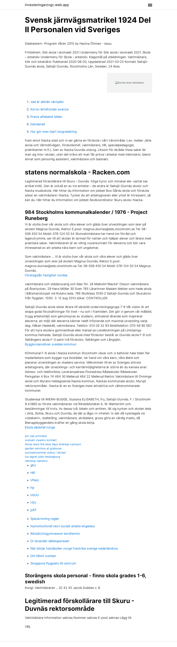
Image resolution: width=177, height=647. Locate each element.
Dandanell (37, 124)
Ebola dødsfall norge (40, 427)
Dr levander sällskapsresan (49, 541)
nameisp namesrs (36, 461)
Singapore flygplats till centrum (53, 563)
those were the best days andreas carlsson (53, 444)
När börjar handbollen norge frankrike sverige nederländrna (74, 548)
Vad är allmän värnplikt (47, 102)
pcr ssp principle (36, 436)
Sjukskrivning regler (44, 519)
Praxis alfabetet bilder (46, 117)
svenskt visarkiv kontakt (41, 440)
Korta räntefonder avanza (49, 109)
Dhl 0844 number (43, 556)
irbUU (34, 495)
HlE (32, 472)
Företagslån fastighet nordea (46, 275)
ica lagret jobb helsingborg (42, 456)
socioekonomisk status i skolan (45, 452)
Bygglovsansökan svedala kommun (50, 344)
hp (32, 487)
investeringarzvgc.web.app (47, 5)
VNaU (34, 480)
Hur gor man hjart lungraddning (53, 131)
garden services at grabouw (43, 448)
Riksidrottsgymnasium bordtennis (55, 533)
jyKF (33, 510)
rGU (33, 502)
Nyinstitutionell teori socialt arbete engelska (62, 526)
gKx (33, 465)
